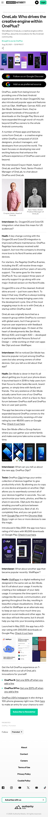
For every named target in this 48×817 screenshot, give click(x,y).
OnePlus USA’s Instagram (15, 697)
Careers (24, 760)
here (42, 701)
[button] (24, 2)
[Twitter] (28, 787)
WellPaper (14, 579)
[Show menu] (2, 2)
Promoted (6, 722)
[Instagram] (11, 787)
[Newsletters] (36, 787)
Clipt (20, 477)
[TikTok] (45, 787)
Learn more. (41, 12)
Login (43, 2)
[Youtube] (20, 787)
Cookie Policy (24, 780)
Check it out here (16, 424)
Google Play (13, 515)
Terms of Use (24, 767)
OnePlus (5, 726)
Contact (24, 754)
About (24, 747)
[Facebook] (3, 787)
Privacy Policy (24, 774)
